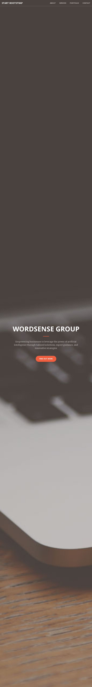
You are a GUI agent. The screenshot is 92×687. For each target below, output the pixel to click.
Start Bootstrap (12, 3)
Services (62, 3)
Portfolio (74, 3)
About (53, 3)
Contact (86, 3)
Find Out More (46, 359)
